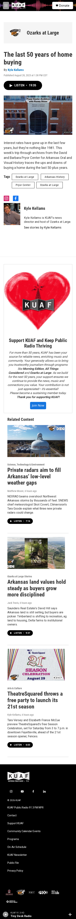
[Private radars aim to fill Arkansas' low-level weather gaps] (36, 441)
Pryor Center (23, 185)
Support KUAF (15, 823)
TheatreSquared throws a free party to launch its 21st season (35, 700)
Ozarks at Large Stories (19, 576)
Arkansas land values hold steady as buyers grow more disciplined (36, 588)
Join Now (38, 405)
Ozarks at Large (43, 33)
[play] (5, 914)
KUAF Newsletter (17, 855)
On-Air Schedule (16, 847)
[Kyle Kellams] (12, 214)
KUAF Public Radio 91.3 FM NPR (25, 807)
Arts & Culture (14, 688)
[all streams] (71, 914)
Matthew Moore (15, 491)
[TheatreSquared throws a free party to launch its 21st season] (36, 665)
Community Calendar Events (24, 831)
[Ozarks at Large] (15, 33)
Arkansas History (55, 176)
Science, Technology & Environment (25, 464)
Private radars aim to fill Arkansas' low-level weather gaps (34, 476)
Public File (13, 863)
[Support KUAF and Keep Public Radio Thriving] (38, 298)
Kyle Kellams (16, 70)
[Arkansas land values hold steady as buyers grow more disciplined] (36, 553)
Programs (13, 839)
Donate (64, 5)
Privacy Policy (15, 870)
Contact (12, 815)
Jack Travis (13, 602)
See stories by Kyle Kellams (42, 227)
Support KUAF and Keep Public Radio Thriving (38, 343)
